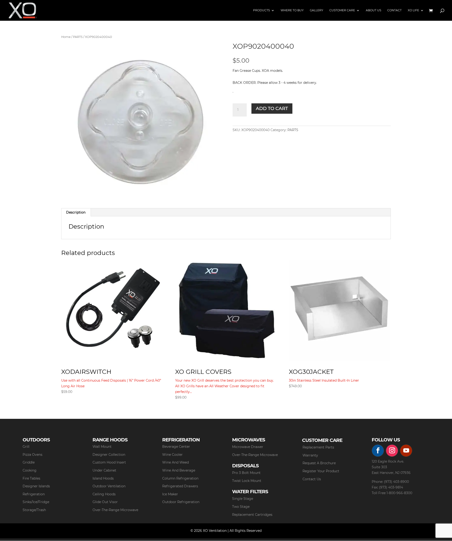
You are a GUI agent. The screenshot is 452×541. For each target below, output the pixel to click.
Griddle (29, 462)
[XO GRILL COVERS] (226, 310)
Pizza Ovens (32, 454)
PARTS (78, 37)
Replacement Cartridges (252, 515)
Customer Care (342, 10)
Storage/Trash (34, 510)
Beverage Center (176, 446)
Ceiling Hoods (104, 494)
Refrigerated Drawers (180, 486)
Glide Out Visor (105, 502)
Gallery (316, 10)
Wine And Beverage (178, 470)
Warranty (310, 455)
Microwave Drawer (247, 447)
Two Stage (241, 507)
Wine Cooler (172, 454)
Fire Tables (31, 478)
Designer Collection (109, 454)
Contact (394, 10)
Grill (26, 446)
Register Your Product (321, 471)
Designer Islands (36, 486)
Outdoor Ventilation (109, 486)
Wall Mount (102, 446)
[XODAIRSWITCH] (112, 310)
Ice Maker (170, 494)
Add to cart (272, 108)
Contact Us (312, 479)
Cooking (29, 470)
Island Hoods (103, 478)
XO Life (413, 10)
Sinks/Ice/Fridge (36, 502)
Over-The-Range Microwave (115, 510)
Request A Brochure (319, 463)
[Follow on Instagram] (392, 450)
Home (66, 37)
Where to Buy (292, 10)
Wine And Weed (175, 462)
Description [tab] (75, 212)
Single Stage (242, 499)
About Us (373, 10)
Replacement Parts (318, 447)
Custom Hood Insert (109, 462)
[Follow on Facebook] (378, 450)
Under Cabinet (104, 470)
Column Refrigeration (180, 478)
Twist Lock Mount (246, 481)
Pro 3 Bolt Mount (246, 473)
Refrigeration (34, 494)
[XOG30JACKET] (339, 310)
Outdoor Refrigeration (180, 502)
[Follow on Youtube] (406, 450)
